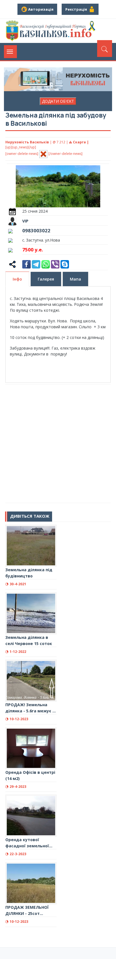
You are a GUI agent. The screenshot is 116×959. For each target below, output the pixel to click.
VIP (25, 221)
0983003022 (36, 230)
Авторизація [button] (40, 9)
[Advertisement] (58, 443)
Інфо (17, 279)
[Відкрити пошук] (104, 48)
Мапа (75, 279)
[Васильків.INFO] (51, 30)
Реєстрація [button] (77, 9)
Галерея (46, 279)
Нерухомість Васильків (27, 142)
